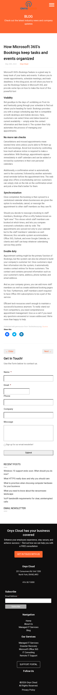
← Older (9, 351)
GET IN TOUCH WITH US (28, 554)
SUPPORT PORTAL (28, 664)
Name (8, 372)
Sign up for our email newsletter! (19, 444)
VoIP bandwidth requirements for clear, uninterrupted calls (28, 500)
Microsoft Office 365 (28, 649)
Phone (7, 396)
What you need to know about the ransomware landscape (25, 492)
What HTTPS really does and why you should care (27, 478)
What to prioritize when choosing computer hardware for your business (28, 485)
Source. (45, 326)
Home (28, 621)
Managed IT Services (28, 627)
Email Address (11, 596)
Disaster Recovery (28, 646)
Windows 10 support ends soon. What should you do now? (28, 472)
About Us (28, 624)
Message (8, 422)
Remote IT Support (28, 655)
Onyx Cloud (24, 64)
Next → (47, 351)
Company (8, 409)
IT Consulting (28, 652)
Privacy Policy (28, 690)
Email (7, 385)
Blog (28, 630)
